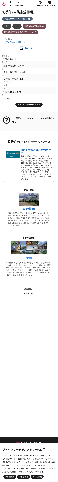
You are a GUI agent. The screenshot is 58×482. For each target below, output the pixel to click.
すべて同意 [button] (37, 477)
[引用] (27, 48)
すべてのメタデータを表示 (29, 104)
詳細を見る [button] (23, 477)
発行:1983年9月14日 (16, 42)
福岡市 (29, 257)
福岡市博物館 (29, 208)
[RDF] (22, 48)
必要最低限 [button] (9, 477)
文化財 (7, 26)
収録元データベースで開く (15, 18)
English (40, 5)
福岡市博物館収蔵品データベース (36, 151)
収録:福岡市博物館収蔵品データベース (20, 32)
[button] (50, 4)
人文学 (17, 26)
